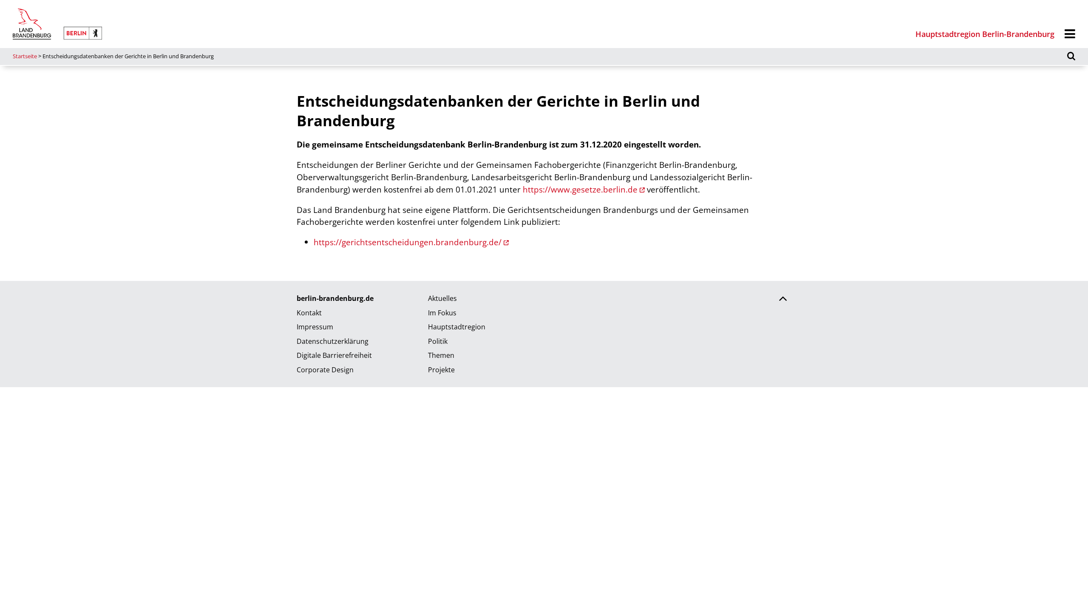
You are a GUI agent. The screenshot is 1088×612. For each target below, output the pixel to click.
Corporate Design (325, 369)
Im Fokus (442, 312)
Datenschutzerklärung (332, 341)
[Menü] (1070, 34)
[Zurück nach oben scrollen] (782, 299)
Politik (438, 341)
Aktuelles (442, 298)
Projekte (441, 369)
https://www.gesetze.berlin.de (580, 189)
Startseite (25, 56)
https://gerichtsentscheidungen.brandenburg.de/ (408, 242)
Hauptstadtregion (456, 327)
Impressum (315, 327)
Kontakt (309, 312)
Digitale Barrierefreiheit (334, 355)
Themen (441, 355)
